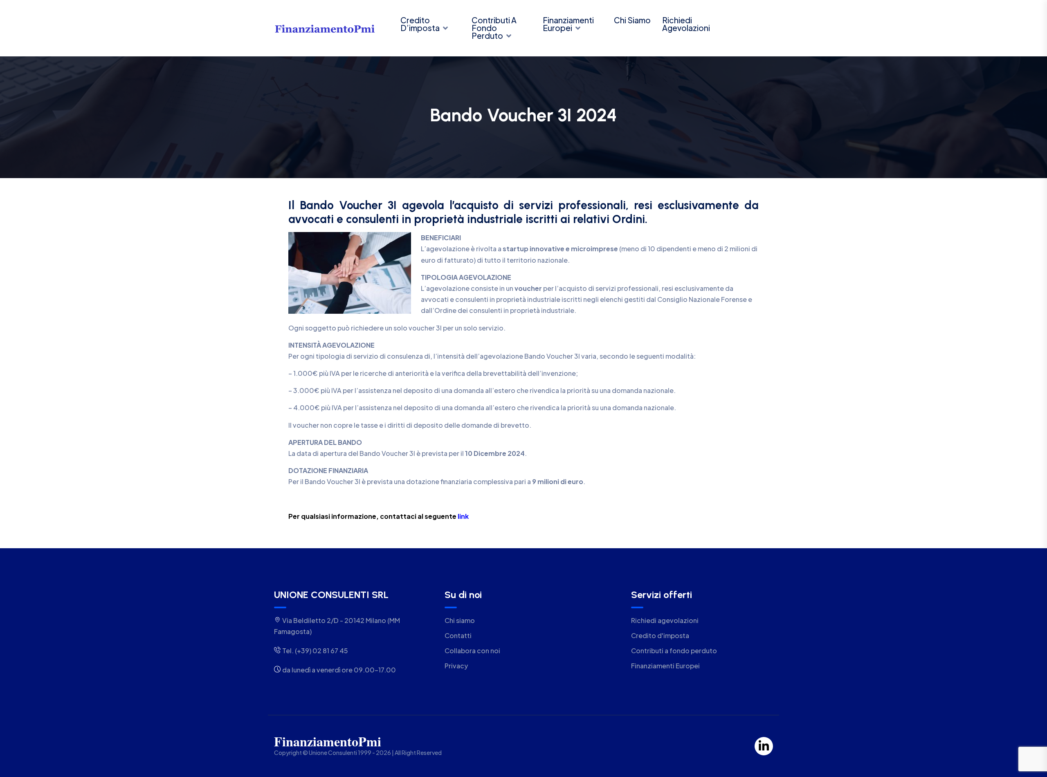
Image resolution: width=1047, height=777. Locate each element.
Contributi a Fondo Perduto (494, 27)
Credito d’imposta (420, 24)
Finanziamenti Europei (568, 24)
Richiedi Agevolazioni (686, 24)
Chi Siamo (632, 20)
